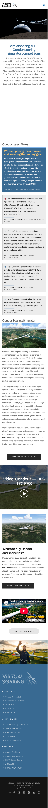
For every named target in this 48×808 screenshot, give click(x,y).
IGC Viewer (10, 705)
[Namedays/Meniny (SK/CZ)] (33, 793)
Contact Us (10, 712)
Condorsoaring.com (14, 756)
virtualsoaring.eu (31, 783)
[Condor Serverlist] (38, 793)
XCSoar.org (10, 736)
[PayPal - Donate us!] (14, 793)
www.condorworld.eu (11, 568)
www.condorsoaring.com (12, 438)
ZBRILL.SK (10, 764)
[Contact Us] (9, 793)
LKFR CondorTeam (13, 760)
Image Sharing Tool (13, 728)
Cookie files (25, 788)
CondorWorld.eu (12, 752)
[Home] (9, 4)
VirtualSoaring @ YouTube (16, 724)
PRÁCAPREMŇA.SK (13, 768)
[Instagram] (24, 793)
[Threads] (19, 793)
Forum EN (9, 708)
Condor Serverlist (13, 697)
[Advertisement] (24, 114)
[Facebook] (28, 793)
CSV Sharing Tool (12, 732)
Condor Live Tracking (14, 701)
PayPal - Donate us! (14, 740)
